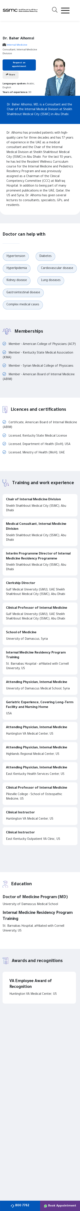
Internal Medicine (17, 45)
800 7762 (22, 1206)
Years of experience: (15, 92)
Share (11, 75)
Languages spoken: (14, 84)
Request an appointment (19, 65)
